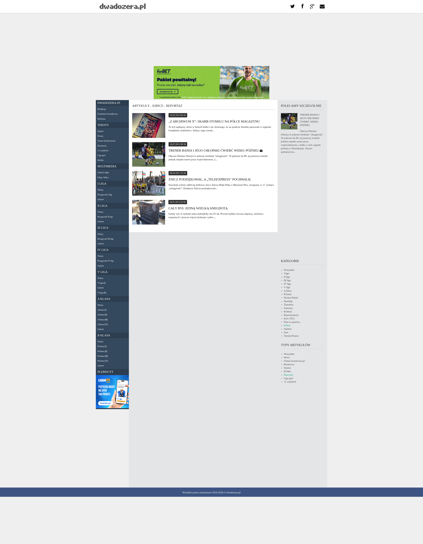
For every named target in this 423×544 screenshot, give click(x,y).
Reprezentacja (291, 315)
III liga (102, 227)
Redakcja (101, 109)
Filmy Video (103, 177)
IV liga (103, 249)
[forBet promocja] (211, 98)
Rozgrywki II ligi (105, 216)
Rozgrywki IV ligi (105, 261)
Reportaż (288, 374)
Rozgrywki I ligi (104, 194)
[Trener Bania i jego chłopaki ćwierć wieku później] (148, 155)
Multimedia (106, 166)
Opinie (100, 131)
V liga (102, 272)
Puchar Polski (291, 297)
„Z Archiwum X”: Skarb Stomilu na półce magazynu (214, 121)
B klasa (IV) (102, 361)
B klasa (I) (102, 346)
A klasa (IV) (102, 324)
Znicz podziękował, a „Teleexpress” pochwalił (210, 179)
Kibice (287, 325)
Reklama (101, 119)
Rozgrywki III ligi (105, 239)
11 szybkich (102, 150)
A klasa (103, 298)
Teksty (103, 125)
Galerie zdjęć (103, 172)
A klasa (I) (101, 310)
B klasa (103, 335)
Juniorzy (288, 308)
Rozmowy (102, 145)
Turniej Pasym (291, 335)
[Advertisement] (211, 40)
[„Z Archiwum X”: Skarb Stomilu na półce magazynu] (148, 126)
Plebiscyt (105, 371)
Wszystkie (289, 270)
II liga (102, 205)
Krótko (100, 160)
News (287, 357)
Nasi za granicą (292, 322)
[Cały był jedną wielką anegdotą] (148, 213)
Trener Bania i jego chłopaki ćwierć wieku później (214, 150)
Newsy (100, 136)
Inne (286, 332)
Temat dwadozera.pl (106, 141)
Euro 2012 (289, 318)
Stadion (288, 329)
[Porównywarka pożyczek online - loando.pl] (112, 407)
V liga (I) (101, 283)
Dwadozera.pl (109, 103)
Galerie (100, 199)
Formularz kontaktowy (107, 114)
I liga (101, 183)
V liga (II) (101, 292)
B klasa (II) (102, 351)
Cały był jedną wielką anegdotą (198, 208)
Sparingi (288, 301)
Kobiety (288, 311)
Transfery (289, 304)
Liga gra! (101, 155)
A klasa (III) (102, 319)
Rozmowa (289, 364)
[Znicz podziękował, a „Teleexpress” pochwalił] (148, 184)
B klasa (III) (102, 356)
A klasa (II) (102, 314)
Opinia (287, 368)
